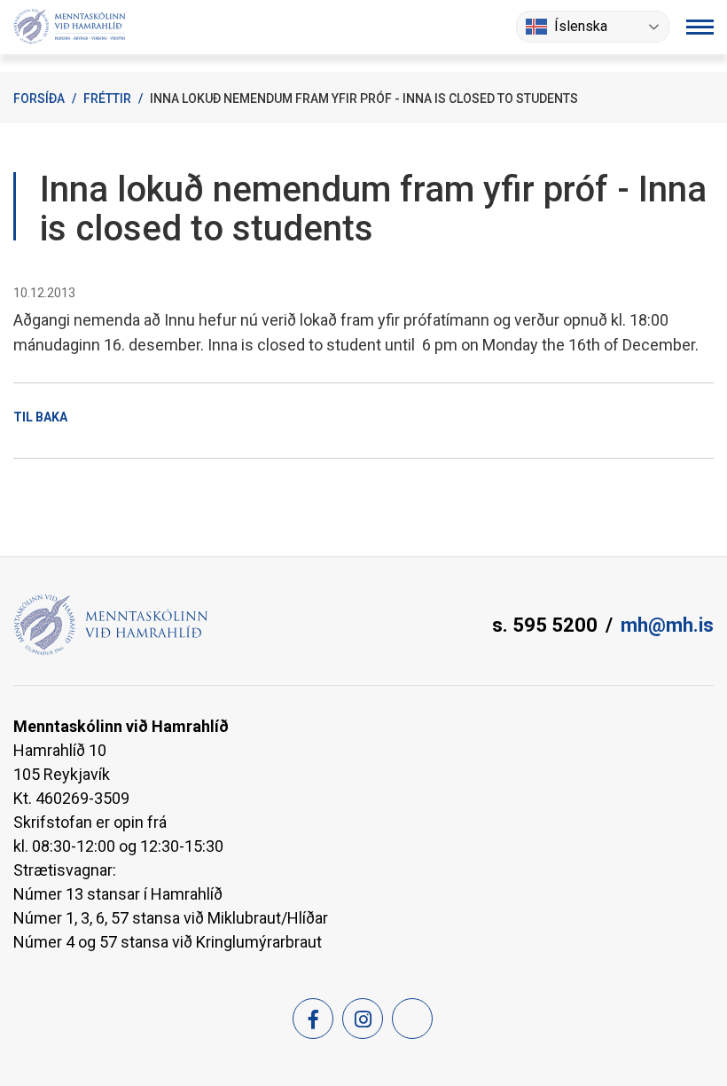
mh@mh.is (667, 625)
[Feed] (412, 1018)
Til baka (40, 417)
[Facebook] (313, 1018)
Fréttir (107, 98)
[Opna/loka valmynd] (700, 27)
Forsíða (39, 98)
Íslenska (580, 26)
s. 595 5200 (545, 625)
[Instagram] (362, 1018)
